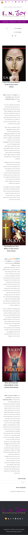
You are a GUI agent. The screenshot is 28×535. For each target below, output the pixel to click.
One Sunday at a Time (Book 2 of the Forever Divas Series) (11, 249)
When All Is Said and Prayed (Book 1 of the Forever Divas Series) (11, 385)
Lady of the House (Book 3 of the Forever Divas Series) (11, 85)
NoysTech (20, 531)
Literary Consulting (8, 7)
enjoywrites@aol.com (17, 7)
